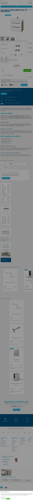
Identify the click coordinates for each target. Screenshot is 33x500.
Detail (15, 286)
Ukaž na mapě (28, 480)
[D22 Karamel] (16, 46)
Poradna (13, 439)
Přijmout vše (8, 498)
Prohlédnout (16, 409)
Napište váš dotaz (5, 464)
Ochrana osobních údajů (4, 445)
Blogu (14, 154)
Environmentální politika (14, 451)
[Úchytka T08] (18, 55)
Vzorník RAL (13, 448)
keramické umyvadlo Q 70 (6, 130)
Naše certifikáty (22, 441)
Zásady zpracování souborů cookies (5, 446)
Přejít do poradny (24, 84)
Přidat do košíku (28, 70)
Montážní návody (14, 441)
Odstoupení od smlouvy (3, 441)
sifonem (13, 133)
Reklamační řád (2, 442)
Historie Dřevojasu (22, 439)
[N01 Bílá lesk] (14, 46)
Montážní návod (4, 240)
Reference (21, 442)
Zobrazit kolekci (4, 93)
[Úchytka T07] (14, 55)
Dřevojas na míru (14, 442)
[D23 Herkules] (19, 46)
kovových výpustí (10, 133)
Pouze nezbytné (3, 498)
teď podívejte (15, 405)
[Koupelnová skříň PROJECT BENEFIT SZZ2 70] (2, 39)
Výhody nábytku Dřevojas (23, 440)
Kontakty (2, 439)
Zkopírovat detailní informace (5, 61)
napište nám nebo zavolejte (19, 155)
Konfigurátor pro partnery (15, 446)
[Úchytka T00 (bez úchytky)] (21, 55)
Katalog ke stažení (14, 447)
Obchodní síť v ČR (14, 440)
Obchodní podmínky (3, 440)
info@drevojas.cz (6, 461)
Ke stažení (13, 445)
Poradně (22, 154)
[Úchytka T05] (11, 55)
